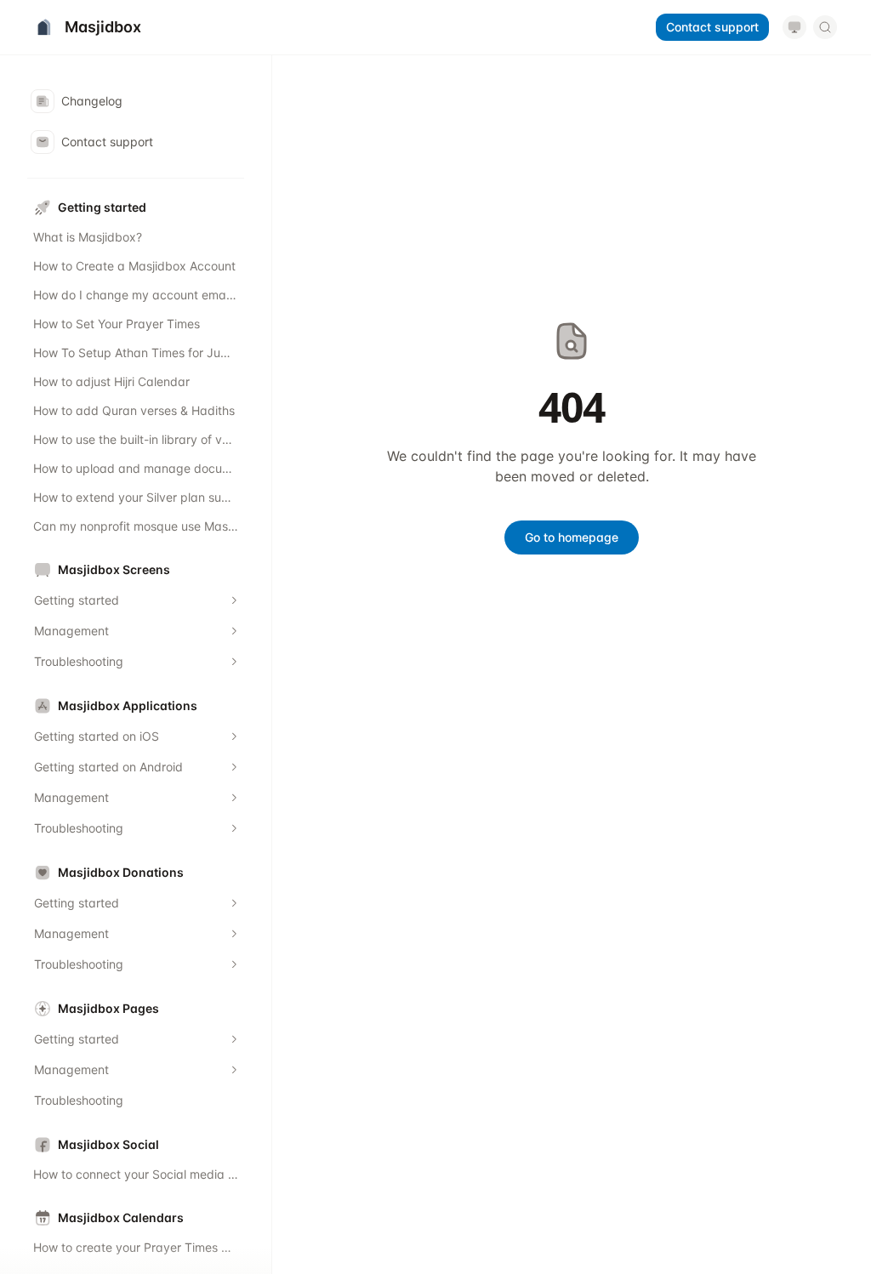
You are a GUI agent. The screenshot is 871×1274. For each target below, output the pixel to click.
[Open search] (825, 27)
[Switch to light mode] (794, 27)
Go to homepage (571, 537)
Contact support (712, 27)
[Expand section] (234, 600)
